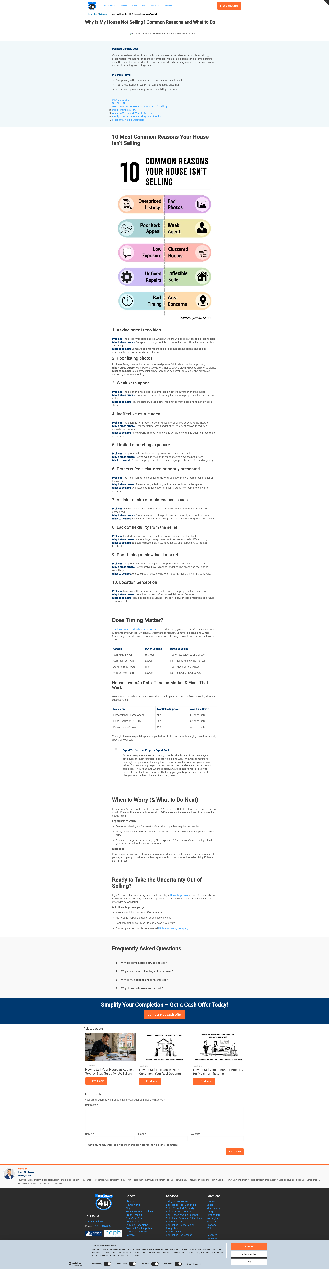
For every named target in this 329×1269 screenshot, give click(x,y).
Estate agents (104, 14)
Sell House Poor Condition (181, 1204)
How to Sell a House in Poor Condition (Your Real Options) (160, 1071)
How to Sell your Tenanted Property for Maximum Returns (218, 1071)
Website (195, 1134)
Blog (95, 14)
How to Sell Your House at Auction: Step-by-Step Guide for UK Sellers (109, 1071)
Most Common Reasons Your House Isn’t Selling (139, 106)
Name (89, 1134)
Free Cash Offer (229, 5)
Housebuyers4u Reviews (139, 1211)
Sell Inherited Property (178, 1211)
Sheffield (212, 1221)
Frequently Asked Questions (128, 119)
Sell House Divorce (177, 1221)
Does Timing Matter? (124, 109)
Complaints (132, 1221)
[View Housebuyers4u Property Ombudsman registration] (93, 1233)
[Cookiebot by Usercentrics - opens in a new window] (75, 1264)
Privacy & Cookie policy (139, 1228)
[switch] (132, 1264)
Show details (192, 1264)
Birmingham (214, 1214)
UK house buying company (173, 928)
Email (142, 1134)
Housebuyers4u (179, 895)
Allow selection (249, 1254)
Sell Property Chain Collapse (182, 1214)
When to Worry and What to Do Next (132, 113)
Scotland (212, 1224)
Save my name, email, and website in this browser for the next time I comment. (133, 1144)
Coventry (212, 1234)
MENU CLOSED (120, 99)
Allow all (249, 1246)
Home (89, 14)
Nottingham (213, 1218)
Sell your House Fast (177, 1201)
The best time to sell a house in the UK (134, 629)
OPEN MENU (119, 103)
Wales (210, 1228)
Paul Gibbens (26, 1172)
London (211, 1201)
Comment (91, 1104)
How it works (133, 1204)
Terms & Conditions (137, 1224)
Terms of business (136, 1231)
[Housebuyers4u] (92, 6)
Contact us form (94, 1221)
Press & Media (134, 1214)
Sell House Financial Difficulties (184, 1218)
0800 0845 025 (102, 1226)
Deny (249, 1262)
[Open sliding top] (326, 3)
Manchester (213, 1208)
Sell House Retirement (179, 1234)
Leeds (210, 1204)
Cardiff (210, 1231)
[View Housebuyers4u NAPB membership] (113, 1233)
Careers (130, 1234)
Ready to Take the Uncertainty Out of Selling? (137, 116)
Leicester (212, 1238)
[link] (164, 963)
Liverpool (212, 1211)
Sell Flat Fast (173, 1231)
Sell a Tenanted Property (180, 1208)
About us (131, 1201)
